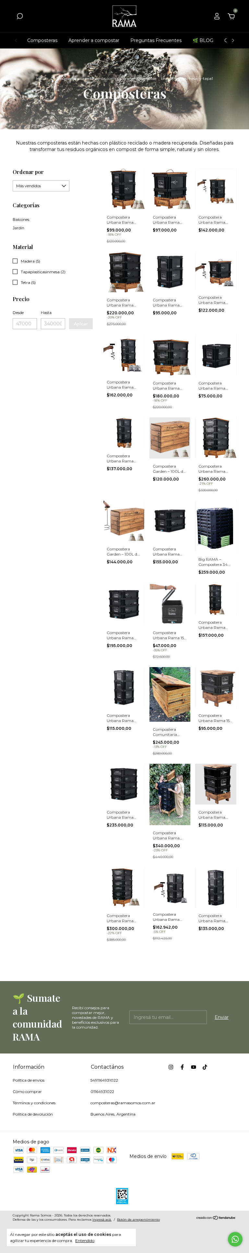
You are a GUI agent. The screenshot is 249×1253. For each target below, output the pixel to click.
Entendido (84, 1240)
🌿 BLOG (203, 40)
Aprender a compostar (93, 40)
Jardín (18, 227)
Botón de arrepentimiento (138, 1219)
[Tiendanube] (216, 1218)
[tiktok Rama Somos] (205, 1067)
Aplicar (81, 323)
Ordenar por (28, 171)
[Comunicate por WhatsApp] (235, 1239)
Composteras (42, 40)
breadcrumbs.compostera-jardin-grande (118, 78)
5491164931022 (104, 1080)
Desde (18, 312)
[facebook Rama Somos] (182, 1067)
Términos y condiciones (34, 1102)
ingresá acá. (102, 1219)
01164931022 (102, 1091)
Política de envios (28, 1080)
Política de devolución (33, 1114)
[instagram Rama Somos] (170, 1067)
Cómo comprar (27, 1091)
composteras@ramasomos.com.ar (122, 1102)
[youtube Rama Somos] (193, 1067)
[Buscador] (20, 17)
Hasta (46, 312)
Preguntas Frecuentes (156, 40)
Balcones (21, 219)
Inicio (41, 78)
